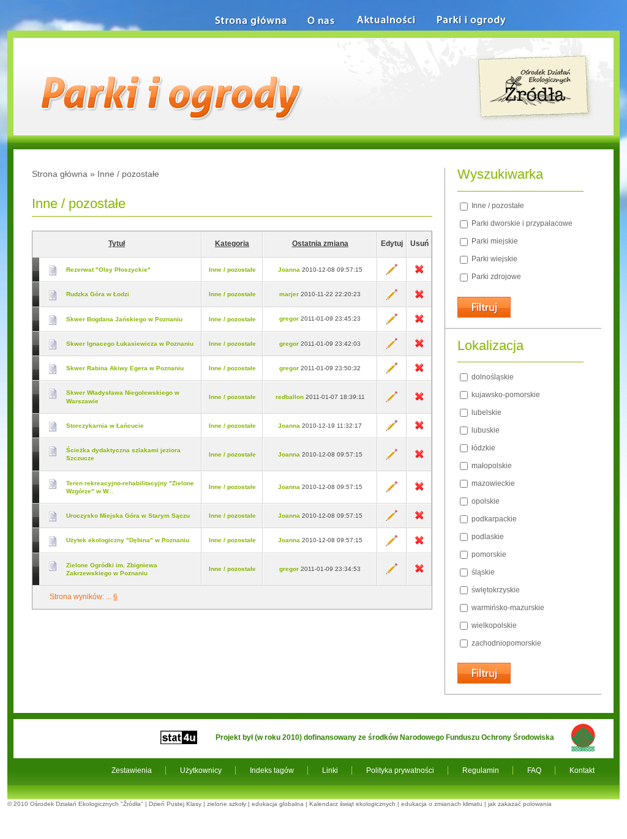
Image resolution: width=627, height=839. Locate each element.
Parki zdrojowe (495, 276)
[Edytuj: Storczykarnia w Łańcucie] (392, 429)
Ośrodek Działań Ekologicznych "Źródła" (86, 803)
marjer (289, 294)
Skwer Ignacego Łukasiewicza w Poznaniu (129, 343)
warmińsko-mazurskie (507, 607)
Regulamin (480, 770)
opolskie (485, 501)
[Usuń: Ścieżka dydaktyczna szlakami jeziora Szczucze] (419, 458)
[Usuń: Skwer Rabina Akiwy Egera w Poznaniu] (419, 371)
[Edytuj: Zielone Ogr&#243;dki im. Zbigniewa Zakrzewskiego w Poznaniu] (392, 572)
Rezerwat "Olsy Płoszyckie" (108, 269)
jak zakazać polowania (520, 803)
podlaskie (487, 536)
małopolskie (491, 465)
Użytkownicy (201, 770)
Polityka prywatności (400, 770)
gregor (289, 318)
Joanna (289, 269)
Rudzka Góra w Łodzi (97, 294)
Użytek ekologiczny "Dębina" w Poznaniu (127, 540)
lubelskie (485, 412)
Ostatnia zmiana (320, 243)
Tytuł (116, 243)
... (108, 596)
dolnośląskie (492, 377)
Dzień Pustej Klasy (175, 803)
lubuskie (485, 430)
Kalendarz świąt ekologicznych (352, 803)
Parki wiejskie (493, 259)
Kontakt (582, 770)
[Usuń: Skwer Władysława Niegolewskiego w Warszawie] (419, 400)
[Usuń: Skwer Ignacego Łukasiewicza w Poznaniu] (419, 347)
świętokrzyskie (495, 590)
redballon (290, 396)
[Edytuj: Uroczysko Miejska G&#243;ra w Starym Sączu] (392, 519)
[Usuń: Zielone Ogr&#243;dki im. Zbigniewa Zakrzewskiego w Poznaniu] (419, 572)
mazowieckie (492, 483)
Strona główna (60, 174)
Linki (330, 770)
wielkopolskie (493, 625)
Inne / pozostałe (232, 269)
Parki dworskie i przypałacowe (521, 223)
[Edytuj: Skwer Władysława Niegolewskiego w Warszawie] (392, 400)
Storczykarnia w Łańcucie (105, 425)
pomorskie (488, 554)
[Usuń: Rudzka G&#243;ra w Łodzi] (419, 298)
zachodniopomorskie (505, 643)
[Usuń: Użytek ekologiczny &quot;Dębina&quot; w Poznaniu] (419, 544)
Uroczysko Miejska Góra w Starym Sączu (128, 515)
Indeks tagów (272, 770)
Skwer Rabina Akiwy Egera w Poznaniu (125, 368)
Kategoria (232, 243)
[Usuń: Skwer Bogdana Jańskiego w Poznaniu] (419, 322)
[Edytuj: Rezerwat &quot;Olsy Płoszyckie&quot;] (392, 273)
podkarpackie (493, 519)
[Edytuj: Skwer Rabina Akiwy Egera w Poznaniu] (392, 371)
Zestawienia (131, 770)
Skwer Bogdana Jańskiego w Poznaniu (124, 319)
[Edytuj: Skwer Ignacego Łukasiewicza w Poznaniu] (392, 347)
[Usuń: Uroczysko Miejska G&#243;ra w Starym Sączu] (419, 519)
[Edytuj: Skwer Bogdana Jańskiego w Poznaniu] (392, 322)
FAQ (534, 770)
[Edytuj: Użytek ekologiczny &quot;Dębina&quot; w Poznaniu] (392, 544)
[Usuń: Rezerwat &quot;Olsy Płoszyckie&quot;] (419, 273)
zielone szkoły (226, 803)
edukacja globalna (278, 803)
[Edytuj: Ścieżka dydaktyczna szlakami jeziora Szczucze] (392, 458)
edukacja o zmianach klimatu (441, 803)
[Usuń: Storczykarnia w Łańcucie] (419, 429)
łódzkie (482, 448)
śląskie (482, 572)
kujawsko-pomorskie (505, 394)
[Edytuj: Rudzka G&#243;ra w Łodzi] (392, 298)
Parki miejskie (494, 241)
